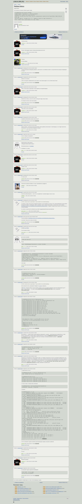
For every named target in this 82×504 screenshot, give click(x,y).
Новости (27, 1)
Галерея (31, 1)
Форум (37, 1)
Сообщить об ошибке (16, 499)
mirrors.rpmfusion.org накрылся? (23, 488)
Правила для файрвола (19, 31)
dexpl (22, 292)
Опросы (40, 1)
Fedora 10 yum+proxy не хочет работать (24, 491)
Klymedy (22, 63)
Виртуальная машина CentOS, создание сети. (54, 488)
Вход (67, 1)
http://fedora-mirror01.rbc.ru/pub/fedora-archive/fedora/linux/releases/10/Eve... (41, 218)
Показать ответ (24, 53)
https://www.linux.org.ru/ (16, 500)
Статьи (34, 1)
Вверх (68, 498)
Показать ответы (24, 122)
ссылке (40, 285)
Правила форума (19, 498)
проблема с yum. (20, 486)
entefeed (22, 185)
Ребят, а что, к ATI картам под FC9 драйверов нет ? (55, 491)
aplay (22, 150)
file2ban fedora (19, 6)
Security (19, 4)
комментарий (20, 68)
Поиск (47, 1)
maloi (22, 129)
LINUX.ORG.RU (18, 1)
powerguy (23, 43)
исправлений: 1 (44, 212)
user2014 (20, 24)
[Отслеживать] (66, 11)
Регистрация (62, 1)
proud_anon (23, 211)
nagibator (23, 195)
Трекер (44, 1)
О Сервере (14, 498)
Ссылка (15, 29)
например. (32, 146)
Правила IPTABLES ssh (63, 31)
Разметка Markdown (25, 498)
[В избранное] (66, 9)
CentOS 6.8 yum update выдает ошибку (52, 486)
